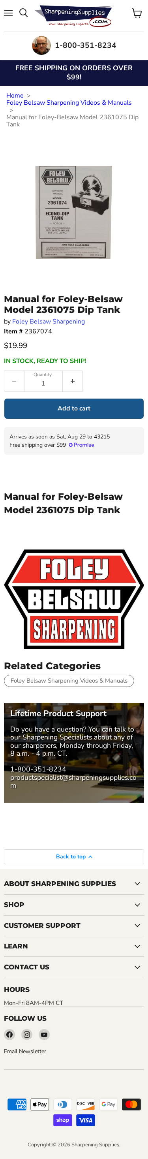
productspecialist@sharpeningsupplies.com (73, 781)
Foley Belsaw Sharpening (48, 321)
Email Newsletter (25, 1051)
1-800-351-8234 (38, 769)
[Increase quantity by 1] (73, 381)
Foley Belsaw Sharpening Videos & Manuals (69, 102)
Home (15, 95)
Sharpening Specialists (57, 737)
